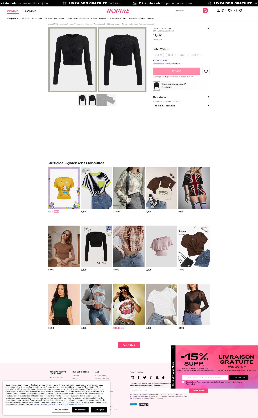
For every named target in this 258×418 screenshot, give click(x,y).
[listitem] (64, 195)
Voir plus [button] (129, 344)
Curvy (69, 18)
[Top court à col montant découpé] (96, 304)
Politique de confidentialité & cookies (211, 382)
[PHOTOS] (97, 60)
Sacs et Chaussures (137, 18)
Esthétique (25, 18)
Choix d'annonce (110, 409)
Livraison (76, 376)
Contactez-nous (101, 376)
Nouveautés (37, 18)
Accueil (51, 24)
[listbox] (218, 10)
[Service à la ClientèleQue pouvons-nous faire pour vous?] (235, 10)
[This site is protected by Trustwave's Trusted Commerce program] (133, 404)
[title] (129, 163)
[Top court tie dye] (129, 246)
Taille (159, 49)
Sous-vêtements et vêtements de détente (91, 18)
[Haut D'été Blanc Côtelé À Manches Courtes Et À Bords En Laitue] (161, 304)
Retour (75, 379)
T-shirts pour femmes (129, 24)
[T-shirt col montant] (64, 304)
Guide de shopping (81, 372)
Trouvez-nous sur (137, 372)
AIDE (97, 372)
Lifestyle (150, 18)
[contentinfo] (51, 211)
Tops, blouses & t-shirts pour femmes (107, 24)
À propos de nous (56, 377)
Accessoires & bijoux (118, 18)
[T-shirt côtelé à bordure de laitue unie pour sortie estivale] (64, 246)
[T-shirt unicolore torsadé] (194, 246)
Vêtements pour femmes (54, 18)
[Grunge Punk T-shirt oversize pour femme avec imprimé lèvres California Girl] (129, 304)
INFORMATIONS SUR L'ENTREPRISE (58, 373)
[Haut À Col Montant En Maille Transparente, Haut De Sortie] (194, 304)
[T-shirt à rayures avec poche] (96, 188)
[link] (129, 3)
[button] (206, 71)
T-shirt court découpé (162, 28)
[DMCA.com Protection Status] (143, 404)
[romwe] (118, 10)
